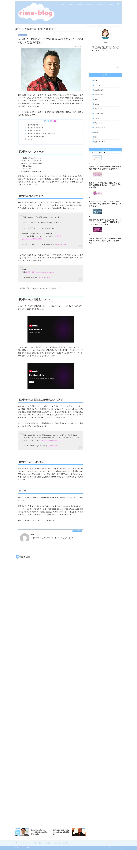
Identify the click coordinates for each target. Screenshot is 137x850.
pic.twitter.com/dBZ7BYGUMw (32, 239)
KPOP (96, 80)
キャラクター (98, 94)
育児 (95, 137)
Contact (89, 4)
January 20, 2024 (60, 244)
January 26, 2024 (44, 277)
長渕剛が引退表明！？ (35, 128)
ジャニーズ (98, 109)
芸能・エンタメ (99, 142)
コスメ (96, 99)
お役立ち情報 (98, 90)
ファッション (98, 123)
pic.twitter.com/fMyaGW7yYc (51, 440)
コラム (96, 104)
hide (53, 120)
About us (80, 4)
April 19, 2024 (52, 446)
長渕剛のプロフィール (35, 125)
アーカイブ (92, 152)
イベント (97, 85)
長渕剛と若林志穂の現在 (36, 136)
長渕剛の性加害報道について (38, 130)
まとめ (30, 139)
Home (62, 4)
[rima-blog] (36, 21)
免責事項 (110, 4)
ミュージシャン (22, 35)
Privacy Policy (100, 4)
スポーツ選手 (98, 113)
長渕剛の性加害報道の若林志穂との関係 (41, 133)
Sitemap (71, 4)
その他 (96, 118)
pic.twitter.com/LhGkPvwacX (44, 272)
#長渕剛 (58, 236)
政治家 (96, 132)
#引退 (32, 272)
